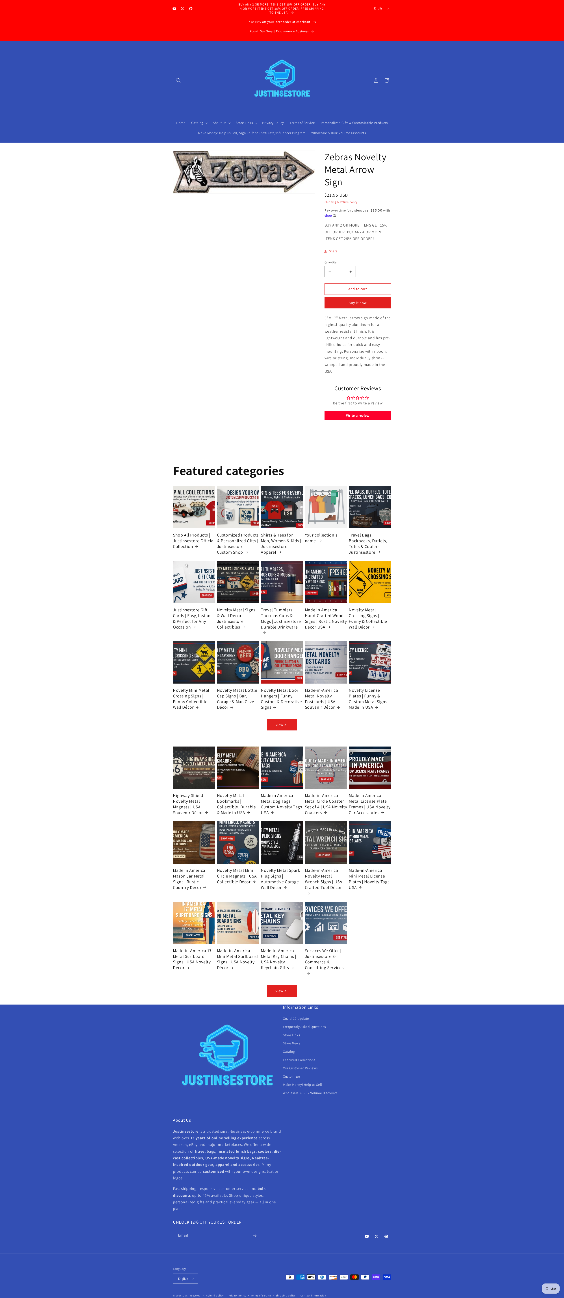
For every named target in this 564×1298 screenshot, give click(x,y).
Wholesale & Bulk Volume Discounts (310, 1093)
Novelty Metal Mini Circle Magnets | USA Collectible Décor (237, 876)
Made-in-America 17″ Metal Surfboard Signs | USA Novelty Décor (193, 959)
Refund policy (215, 1295)
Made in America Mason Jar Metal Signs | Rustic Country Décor (189, 879)
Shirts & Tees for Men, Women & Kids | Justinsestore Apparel (281, 543)
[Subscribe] (254, 1235)
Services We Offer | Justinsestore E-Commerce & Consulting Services (324, 959)
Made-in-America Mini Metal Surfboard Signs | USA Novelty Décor (237, 959)
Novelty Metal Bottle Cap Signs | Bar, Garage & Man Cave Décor (237, 699)
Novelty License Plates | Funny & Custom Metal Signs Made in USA (368, 699)
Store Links (291, 1035)
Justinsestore (191, 1295)
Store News (291, 1043)
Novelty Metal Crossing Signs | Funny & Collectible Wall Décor (368, 618)
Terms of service (261, 1295)
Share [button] (333, 251)
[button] (178, 80)
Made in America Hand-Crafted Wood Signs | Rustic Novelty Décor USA (326, 618)
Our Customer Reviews (300, 1068)
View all (282, 724)
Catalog (289, 1051)
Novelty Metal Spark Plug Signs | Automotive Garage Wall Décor (280, 879)
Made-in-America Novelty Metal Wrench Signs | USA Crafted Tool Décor (323, 879)
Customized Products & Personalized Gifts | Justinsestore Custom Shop (238, 543)
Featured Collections (299, 1060)
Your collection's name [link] (321, 538)
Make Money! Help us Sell (302, 1084)
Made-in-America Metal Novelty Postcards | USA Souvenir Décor (321, 699)
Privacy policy (237, 1295)
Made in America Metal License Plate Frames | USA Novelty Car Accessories (369, 804)
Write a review (357, 415)
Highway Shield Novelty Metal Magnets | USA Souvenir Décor (188, 804)
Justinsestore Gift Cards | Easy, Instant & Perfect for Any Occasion (192, 618)
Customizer (291, 1076)
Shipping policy (286, 1295)
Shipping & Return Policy (341, 202)
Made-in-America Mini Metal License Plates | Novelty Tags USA (369, 879)
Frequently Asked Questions (304, 1027)
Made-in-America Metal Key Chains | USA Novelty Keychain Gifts (278, 959)
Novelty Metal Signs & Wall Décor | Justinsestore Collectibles (236, 618)
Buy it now (358, 302)
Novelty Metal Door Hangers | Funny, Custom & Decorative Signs (281, 699)
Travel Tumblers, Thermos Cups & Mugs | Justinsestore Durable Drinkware (281, 618)
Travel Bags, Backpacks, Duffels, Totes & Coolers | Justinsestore (368, 543)
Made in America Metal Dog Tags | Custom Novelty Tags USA (281, 804)
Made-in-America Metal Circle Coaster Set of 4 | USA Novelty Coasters (326, 804)
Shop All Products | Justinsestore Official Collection (194, 540)
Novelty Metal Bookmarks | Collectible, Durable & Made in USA (236, 804)
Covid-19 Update (296, 1018)
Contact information (314, 1295)
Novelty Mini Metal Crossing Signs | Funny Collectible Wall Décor (191, 699)
